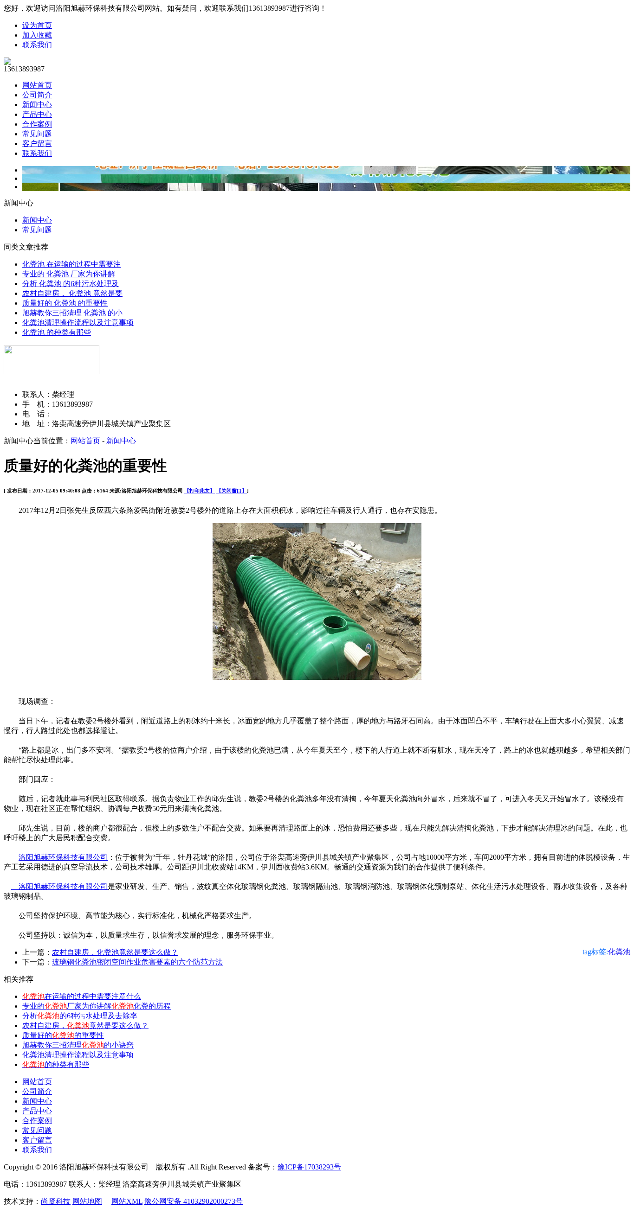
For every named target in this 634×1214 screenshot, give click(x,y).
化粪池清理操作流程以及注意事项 (78, 322)
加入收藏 (37, 35)
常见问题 (37, 134)
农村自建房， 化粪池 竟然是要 (72, 293)
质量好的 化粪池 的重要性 (65, 303)
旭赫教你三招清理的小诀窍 (78, 1045)
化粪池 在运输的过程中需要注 (71, 264)
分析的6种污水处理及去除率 (79, 1016)
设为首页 (37, 25)
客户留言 (37, 143)
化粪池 (619, 952)
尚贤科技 (56, 1201)
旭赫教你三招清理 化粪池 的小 (72, 313)
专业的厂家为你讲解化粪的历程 (96, 1006)
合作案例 (37, 124)
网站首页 (37, 85)
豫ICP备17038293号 (309, 1167)
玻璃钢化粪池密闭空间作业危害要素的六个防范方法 (137, 962)
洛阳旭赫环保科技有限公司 (63, 857)
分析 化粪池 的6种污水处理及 (70, 284)
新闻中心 (37, 105)
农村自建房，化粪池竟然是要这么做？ (115, 952)
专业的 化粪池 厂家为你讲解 (68, 274)
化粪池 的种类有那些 (56, 332)
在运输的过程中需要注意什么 (81, 996)
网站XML (126, 1201)
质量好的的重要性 (63, 1035)
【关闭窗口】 (231, 490)
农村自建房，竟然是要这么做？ (85, 1025)
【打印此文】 (199, 490)
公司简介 (37, 95)
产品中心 (37, 114)
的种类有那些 (55, 1064)
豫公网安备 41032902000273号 (193, 1201)
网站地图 (87, 1201)
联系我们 (37, 45)
